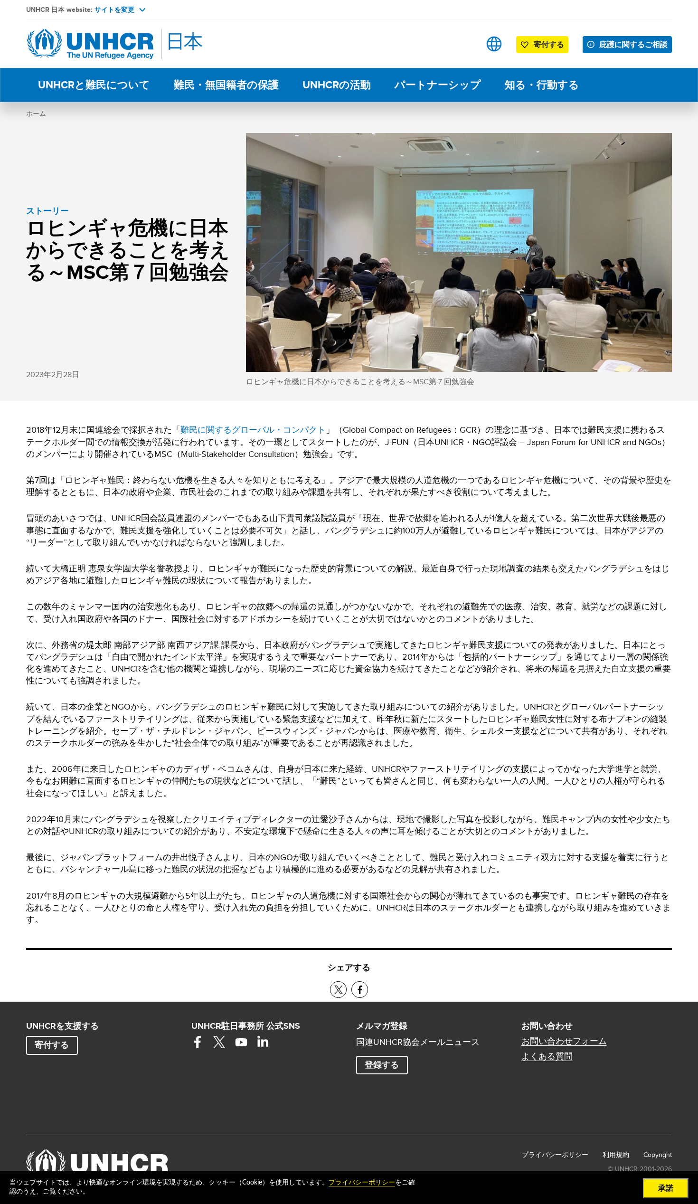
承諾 (665, 1188)
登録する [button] (382, 1065)
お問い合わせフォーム (564, 1041)
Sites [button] (494, 44)
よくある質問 (547, 1056)
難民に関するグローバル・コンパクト (253, 430)
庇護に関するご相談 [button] (633, 44)
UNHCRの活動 (336, 85)
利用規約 (616, 1154)
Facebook (197, 1042)
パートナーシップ (438, 85)
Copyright (657, 1154)
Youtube (241, 1042)
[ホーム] (92, 44)
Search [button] (464, 44)
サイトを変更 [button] (114, 9)
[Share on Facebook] (359, 989)
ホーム (36, 113)
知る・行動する (542, 85)
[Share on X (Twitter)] (338, 989)
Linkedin (263, 1042)
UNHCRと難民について (94, 85)
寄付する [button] (549, 44)
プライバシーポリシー (555, 1154)
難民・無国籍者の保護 (226, 85)
